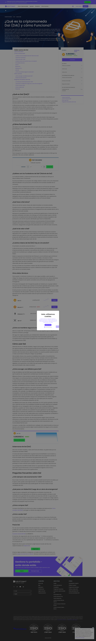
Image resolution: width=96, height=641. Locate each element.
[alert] (48, 320)
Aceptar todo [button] (48, 324)
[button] (48, 327)
